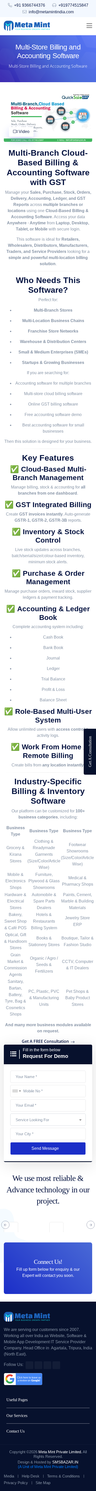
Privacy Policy (16, 1483)
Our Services (16, 1415)
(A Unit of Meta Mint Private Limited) (48, 1466)
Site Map (43, 1483)
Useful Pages (17, 1400)
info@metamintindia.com (51, 12)
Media (9, 1476)
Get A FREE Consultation (46, 1041)
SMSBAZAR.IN (65, 1462)
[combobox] (16, 1091)
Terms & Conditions (63, 1476)
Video (23, 131)
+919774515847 (73, 5)
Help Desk (30, 1476)
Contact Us (15, 1431)
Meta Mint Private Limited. (60, 1452)
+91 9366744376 (29, 5)
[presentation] (5, 1225)
